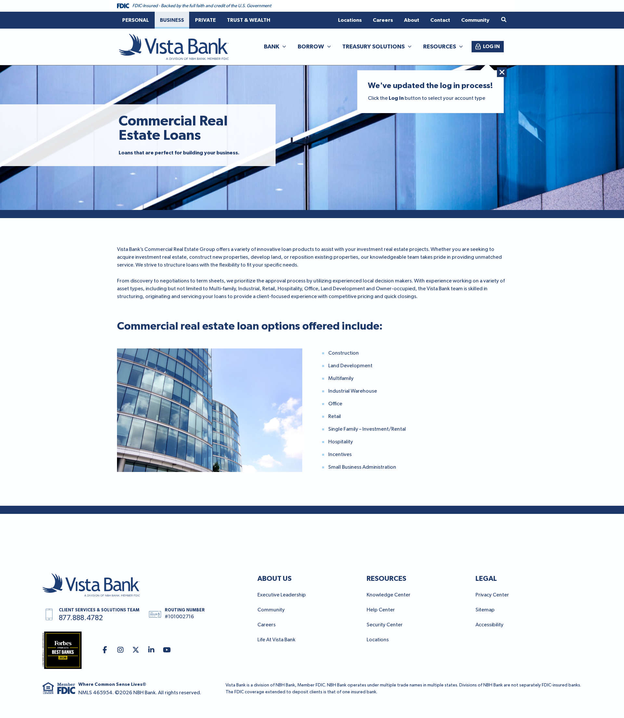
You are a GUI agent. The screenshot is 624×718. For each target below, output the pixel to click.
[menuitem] (135, 20)
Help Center (381, 610)
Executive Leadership (281, 595)
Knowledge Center (388, 595)
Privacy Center (492, 595)
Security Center (385, 625)
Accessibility (489, 625)
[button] (504, 20)
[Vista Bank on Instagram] (120, 650)
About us (274, 578)
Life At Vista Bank (276, 640)
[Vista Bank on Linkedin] (151, 650)
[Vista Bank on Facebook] (105, 650)
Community (271, 610)
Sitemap (485, 610)
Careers (266, 625)
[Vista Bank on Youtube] (167, 650)
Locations (378, 640)
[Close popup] (502, 72)
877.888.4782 (81, 618)
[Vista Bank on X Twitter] (136, 650)
